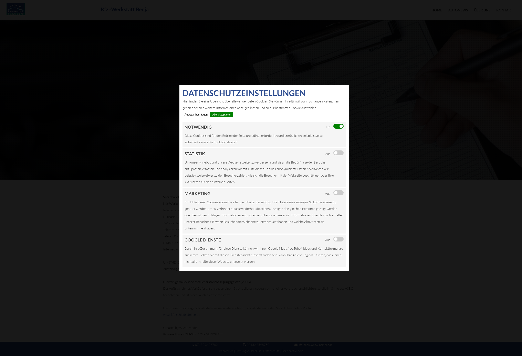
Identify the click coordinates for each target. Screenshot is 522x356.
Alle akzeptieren (221, 114)
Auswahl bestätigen (196, 114)
